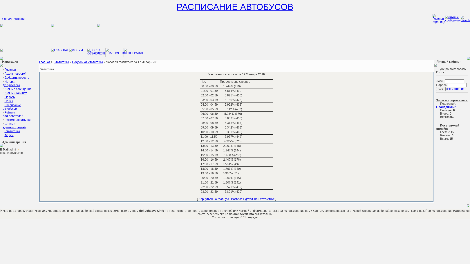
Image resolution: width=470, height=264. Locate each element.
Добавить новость (17, 77)
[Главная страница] (439, 21)
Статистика (12, 131)
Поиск (9, 101)
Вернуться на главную (213, 199)
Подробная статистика (87, 62)
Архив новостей (15, 73)
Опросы (10, 97)
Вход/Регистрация (13, 18)
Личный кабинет (16, 93)
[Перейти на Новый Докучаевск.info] (25, 56)
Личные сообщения (18, 89)
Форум (9, 135)
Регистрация (455, 88)
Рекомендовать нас (18, 119)
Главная (10, 69)
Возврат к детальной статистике (253, 199)
